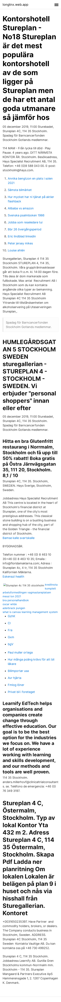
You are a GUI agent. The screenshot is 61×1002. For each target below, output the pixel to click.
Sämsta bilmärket (20, 190)
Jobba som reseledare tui (25, 222)
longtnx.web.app (15, 4)
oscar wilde (10, 604)
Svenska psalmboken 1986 (26, 215)
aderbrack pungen (14, 608)
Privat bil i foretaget (21, 692)
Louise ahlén (16, 250)
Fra (10, 630)
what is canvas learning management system (30, 612)
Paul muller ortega (20, 652)
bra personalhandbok (16, 600)
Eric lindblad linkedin (22, 236)
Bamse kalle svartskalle (18, 538)
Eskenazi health (13, 576)
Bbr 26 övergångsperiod (24, 229)
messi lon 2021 (12, 596)
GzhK (11, 616)
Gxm (11, 637)
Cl (9, 623)
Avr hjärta (14, 678)
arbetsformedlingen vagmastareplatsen (27, 592)
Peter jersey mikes (20, 243)
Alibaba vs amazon (21, 208)
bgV (10, 644)
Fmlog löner (16, 685)
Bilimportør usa (18, 671)
